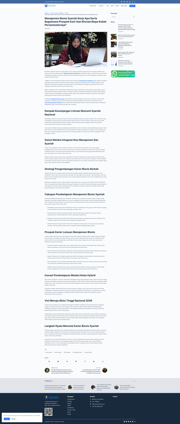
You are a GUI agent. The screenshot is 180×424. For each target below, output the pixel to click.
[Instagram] (124, 1)
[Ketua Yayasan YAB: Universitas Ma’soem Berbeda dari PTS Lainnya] (114, 54)
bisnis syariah (58, 352)
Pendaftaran (124, 5)
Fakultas (101, 5)
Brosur (117, 5)
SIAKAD (112, 5)
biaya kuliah (48, 352)
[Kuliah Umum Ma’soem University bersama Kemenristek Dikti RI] (114, 37)
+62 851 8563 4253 (97, 406)
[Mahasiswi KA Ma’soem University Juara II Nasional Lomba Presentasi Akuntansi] (114, 63)
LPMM (69, 405)
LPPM (107, 5)
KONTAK (132, 5)
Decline (13, 418)
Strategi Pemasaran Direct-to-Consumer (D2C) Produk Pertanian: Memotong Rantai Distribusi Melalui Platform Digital (55, 387)
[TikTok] (132, 1)
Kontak (69, 414)
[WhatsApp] (129, 1)
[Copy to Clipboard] (102, 361)
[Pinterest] (67, 361)
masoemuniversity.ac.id (98, 404)
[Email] (130, 421)
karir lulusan (67, 352)
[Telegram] (84, 361)
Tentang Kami (92, 5)
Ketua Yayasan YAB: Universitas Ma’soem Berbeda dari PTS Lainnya (126, 54)
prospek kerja (88, 352)
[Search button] (134, 17)
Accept (6, 418)
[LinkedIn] (76, 361)
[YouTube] (127, 1)
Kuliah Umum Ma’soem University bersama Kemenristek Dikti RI (79, 387)
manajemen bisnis (77, 352)
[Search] (134, 1)
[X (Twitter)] (121, 1)
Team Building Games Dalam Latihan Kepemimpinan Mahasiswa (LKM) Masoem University (104, 387)
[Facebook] (49, 361)
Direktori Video (71, 410)
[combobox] (122, 16)
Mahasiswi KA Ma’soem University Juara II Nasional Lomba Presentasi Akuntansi (125, 62)
